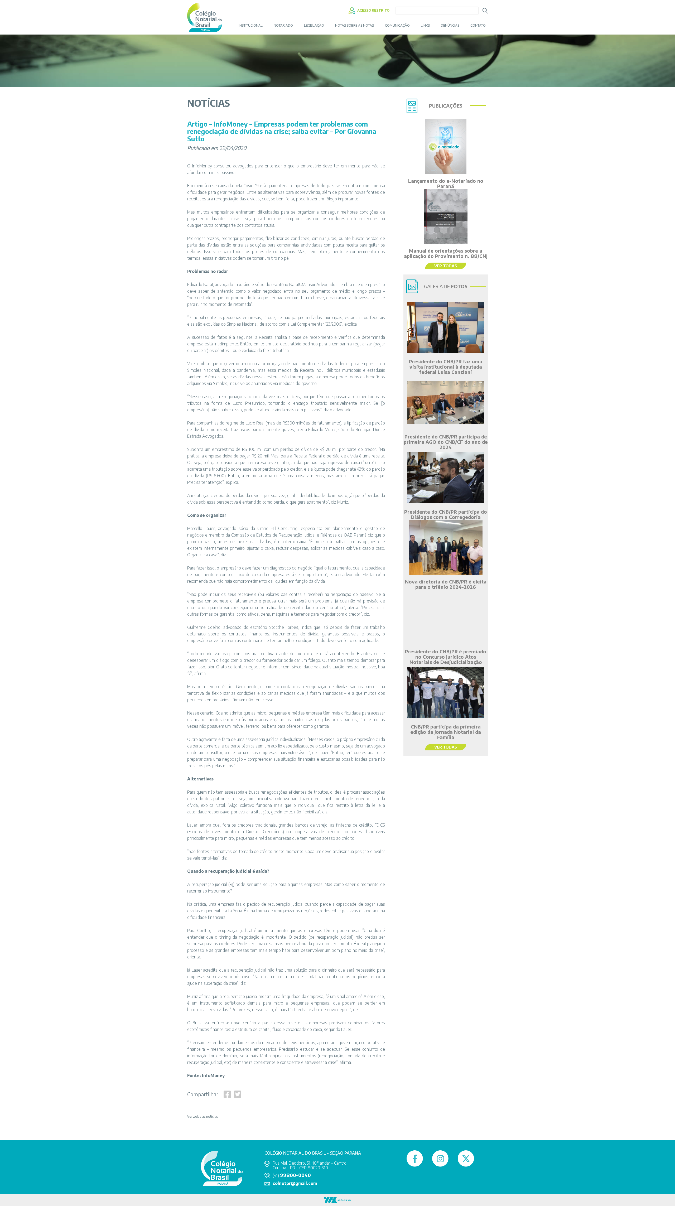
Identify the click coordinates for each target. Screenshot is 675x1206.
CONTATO (478, 25)
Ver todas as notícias (202, 1116)
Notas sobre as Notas (354, 25)
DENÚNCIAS (450, 25)
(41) (292, 1175)
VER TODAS (445, 265)
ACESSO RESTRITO (372, 10)
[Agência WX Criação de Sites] (337, 1200)
